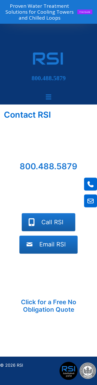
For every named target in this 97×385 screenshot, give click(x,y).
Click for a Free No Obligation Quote (48, 305)
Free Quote (84, 11)
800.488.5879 (49, 78)
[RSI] (48, 58)
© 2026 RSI (11, 365)
